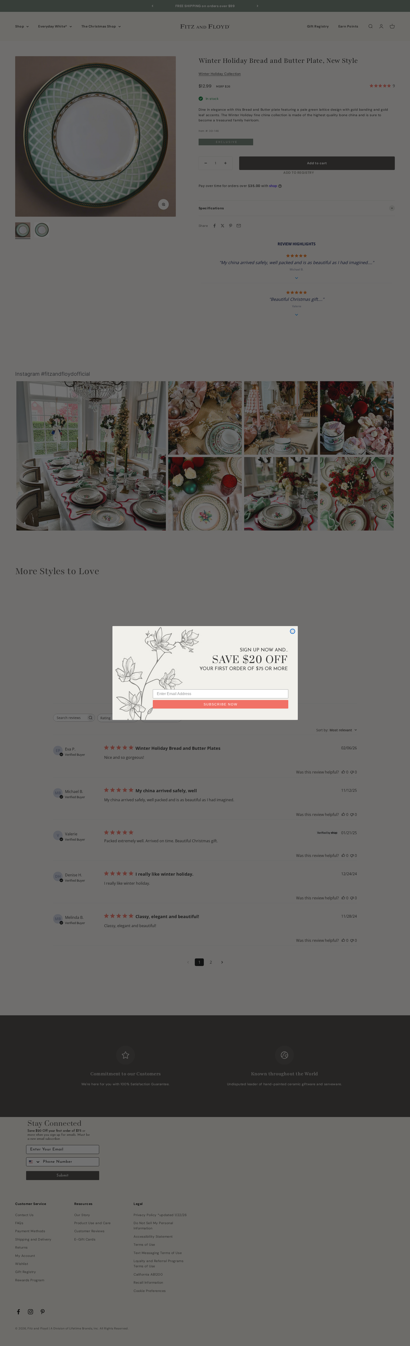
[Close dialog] (292, 631)
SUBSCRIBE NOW (221, 704)
